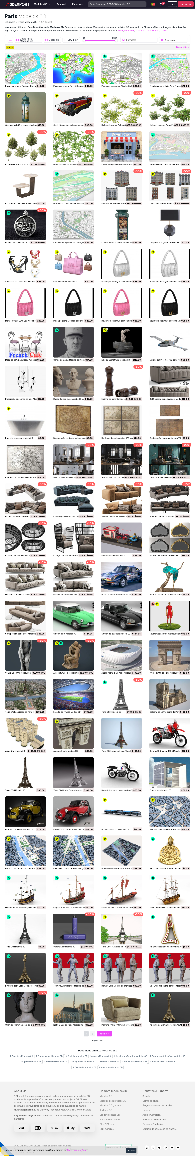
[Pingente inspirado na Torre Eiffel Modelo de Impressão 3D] (169, 929)
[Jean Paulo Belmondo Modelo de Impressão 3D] (73, 968)
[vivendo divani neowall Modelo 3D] (121, 498)
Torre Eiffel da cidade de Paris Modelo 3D (24, 712)
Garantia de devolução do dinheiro (159, 1128)
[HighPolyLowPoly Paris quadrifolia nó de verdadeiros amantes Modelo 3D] (73, 146)
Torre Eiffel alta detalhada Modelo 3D (118, 751)
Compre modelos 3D (113, 1091)
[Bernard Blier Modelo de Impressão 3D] (121, 968)
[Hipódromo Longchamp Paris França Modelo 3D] (73, 185)
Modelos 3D (106, 1096)
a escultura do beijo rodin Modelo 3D (70, 673)
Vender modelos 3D (110, 1114)
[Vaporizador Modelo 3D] (73, 929)
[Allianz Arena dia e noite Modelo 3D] (121, 655)
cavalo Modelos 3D (101, 1056)
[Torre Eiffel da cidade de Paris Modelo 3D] (25, 694)
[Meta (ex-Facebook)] (165, 1148)
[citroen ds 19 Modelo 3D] (73, 616)
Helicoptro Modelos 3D (135, 1061)
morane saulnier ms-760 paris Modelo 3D (169, 360)
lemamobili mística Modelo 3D (67, 594)
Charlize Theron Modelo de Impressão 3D (24, 1025)
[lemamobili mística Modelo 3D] (73, 577)
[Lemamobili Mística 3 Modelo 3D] (25, 577)
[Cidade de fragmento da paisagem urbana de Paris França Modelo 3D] (73, 225)
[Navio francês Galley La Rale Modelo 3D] (121, 890)
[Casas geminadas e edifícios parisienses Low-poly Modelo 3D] (169, 185)
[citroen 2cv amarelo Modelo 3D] (25, 811)
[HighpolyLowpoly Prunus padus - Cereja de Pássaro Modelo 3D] (25, 146)
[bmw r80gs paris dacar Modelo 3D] (121, 772)
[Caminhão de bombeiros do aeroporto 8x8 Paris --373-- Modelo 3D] (73, 107)
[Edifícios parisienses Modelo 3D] (121, 185)
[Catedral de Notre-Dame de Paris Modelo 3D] (169, 694)
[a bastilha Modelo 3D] (25, 733)
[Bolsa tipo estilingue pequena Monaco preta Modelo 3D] (169, 303)
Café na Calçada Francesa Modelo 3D (118, 164)
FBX (132, 30)
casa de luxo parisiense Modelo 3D (166, 477)
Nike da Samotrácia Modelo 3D (115, 360)
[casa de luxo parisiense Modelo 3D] (169, 459)
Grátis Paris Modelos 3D (26, 40)
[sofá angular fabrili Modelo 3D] (169, 498)
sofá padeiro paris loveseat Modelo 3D (168, 399)
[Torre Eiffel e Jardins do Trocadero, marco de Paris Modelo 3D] (121, 929)
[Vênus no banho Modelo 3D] (25, 655)
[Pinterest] (159, 1148)
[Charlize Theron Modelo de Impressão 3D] (25, 1007)
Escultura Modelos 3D (22, 1056)
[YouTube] (178, 1148)
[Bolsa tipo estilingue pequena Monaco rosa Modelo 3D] (121, 303)
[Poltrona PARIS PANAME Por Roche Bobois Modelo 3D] (121, 1007)
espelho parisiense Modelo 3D (164, 555)
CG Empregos (107, 1128)
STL (143, 30)
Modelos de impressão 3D (113, 1100)
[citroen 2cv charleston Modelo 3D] (73, 811)
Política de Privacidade (154, 1119)
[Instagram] (147, 1148)
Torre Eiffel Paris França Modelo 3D (69, 790)
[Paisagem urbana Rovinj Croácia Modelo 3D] (73, 68)
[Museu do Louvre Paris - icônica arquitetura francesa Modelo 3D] (121, 850)
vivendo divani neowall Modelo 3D (117, 516)
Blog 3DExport (107, 1124)
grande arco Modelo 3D (160, 790)
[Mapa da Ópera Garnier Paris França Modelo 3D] (169, 811)
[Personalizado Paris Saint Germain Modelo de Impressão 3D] (169, 850)
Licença (146, 1110)
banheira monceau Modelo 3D (19, 438)
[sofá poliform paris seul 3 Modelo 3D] (25, 616)
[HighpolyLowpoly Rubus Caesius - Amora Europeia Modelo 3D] (121, 107)
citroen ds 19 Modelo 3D (64, 633)
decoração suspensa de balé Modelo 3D (24, 399)
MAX (120, 30)
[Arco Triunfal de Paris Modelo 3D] (169, 655)
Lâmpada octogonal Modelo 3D (164, 242)
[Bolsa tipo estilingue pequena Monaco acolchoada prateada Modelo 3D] (121, 264)
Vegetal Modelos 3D (31, 1061)
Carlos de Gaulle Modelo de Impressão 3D (72, 360)
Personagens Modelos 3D (50, 1056)
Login (172, 4)
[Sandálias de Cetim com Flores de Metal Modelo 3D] (25, 264)
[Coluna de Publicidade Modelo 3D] (121, 225)
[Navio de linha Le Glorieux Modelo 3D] (169, 890)
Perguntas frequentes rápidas (157, 1105)
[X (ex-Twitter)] (153, 1148)
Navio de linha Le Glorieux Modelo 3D (167, 907)
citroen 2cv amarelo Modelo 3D (19, 829)
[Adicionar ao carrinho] (35, 79)
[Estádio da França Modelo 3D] (73, 694)
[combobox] (141, 40)
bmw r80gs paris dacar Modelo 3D (117, 790)
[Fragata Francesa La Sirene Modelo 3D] (73, 890)
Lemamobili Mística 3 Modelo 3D (20, 594)
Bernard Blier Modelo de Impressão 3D (119, 986)
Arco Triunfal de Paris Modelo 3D (165, 673)
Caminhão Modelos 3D (85, 1067)
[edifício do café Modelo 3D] (121, 538)
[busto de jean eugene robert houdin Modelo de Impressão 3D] (73, 381)
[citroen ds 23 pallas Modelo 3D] (121, 616)
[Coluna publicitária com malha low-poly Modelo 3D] (25, 107)
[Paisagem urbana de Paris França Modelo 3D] (73, 850)
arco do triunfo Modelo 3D (65, 751)
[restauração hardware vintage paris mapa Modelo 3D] (73, 420)
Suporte (146, 1096)
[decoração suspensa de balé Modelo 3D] (25, 381)
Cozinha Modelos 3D (77, 1056)
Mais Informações (76, 1150)
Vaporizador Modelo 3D (64, 946)
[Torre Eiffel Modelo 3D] (121, 694)
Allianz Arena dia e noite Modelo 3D (117, 673)
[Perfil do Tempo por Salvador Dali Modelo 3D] (169, 577)
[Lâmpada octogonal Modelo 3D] (169, 225)
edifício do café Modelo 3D (113, 555)
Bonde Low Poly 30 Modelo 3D (115, 829)
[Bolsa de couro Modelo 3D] (73, 264)
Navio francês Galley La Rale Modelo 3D (120, 907)
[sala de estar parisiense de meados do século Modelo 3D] (73, 459)
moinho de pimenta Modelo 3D (115, 399)
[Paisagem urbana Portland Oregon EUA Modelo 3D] (25, 68)
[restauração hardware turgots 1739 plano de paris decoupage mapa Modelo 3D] (169, 420)
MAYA (163, 30)
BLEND (155, 30)
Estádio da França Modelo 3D (67, 712)
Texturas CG (106, 1110)
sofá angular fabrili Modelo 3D (164, 516)
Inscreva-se (186, 4)
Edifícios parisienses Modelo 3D (116, 203)
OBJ (126, 30)
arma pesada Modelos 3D (163, 1061)
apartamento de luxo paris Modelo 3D (118, 477)
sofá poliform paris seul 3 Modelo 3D (22, 633)
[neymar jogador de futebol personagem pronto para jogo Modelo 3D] (169, 616)
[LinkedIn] (172, 1148)
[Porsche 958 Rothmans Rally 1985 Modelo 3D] (121, 577)
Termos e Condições (152, 1124)
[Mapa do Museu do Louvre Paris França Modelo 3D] (25, 850)
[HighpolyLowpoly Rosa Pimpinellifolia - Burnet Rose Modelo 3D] (169, 107)
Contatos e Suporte (155, 1091)
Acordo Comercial (151, 1114)
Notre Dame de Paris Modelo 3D (68, 1025)
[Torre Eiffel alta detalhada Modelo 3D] (121, 733)
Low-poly (73, 40)
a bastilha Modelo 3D (15, 751)
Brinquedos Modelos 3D (83, 1061)
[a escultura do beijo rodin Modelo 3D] (73, 655)
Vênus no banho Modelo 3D (18, 673)
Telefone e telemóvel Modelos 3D (168, 1056)
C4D (148, 30)
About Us (20, 1091)
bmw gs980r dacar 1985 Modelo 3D (166, 751)
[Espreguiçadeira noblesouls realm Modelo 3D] (73, 498)
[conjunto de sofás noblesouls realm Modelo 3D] (25, 498)
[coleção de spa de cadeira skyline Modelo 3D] (73, 538)
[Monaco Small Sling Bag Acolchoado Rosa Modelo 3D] (25, 303)
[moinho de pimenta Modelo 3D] (121, 381)
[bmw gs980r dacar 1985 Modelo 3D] (169, 733)
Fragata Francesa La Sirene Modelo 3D (71, 907)
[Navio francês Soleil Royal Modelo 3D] (25, 890)
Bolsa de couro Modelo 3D (65, 281)
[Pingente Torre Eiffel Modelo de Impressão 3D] (25, 968)
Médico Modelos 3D (109, 1061)
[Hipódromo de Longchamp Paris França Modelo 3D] (169, 146)
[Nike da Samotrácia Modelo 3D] (121, 342)
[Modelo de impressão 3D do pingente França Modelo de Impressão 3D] (25, 225)
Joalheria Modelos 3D (56, 1061)
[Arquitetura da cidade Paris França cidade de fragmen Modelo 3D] (169, 68)
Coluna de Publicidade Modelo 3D (117, 242)
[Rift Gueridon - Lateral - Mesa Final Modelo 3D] (25, 185)
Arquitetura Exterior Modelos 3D (131, 1056)
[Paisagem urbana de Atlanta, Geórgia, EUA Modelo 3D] (121, 68)
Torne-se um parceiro (110, 1119)
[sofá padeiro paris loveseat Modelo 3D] (169, 381)
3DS (137, 30)
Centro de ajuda (150, 1100)
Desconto (54, 40)
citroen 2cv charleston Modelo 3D (69, 829)
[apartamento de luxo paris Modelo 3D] (121, 459)
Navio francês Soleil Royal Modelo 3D (22, 907)
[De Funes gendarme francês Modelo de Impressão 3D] (169, 968)
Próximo (103, 1033)
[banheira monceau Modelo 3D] (25, 420)
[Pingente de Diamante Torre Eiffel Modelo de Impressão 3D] (169, 1007)
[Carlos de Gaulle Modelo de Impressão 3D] (73, 342)
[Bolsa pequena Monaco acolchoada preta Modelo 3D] (73, 303)
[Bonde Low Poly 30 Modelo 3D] (121, 811)
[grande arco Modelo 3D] (169, 772)
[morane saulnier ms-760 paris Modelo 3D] (169, 342)
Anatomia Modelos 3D (112, 1067)
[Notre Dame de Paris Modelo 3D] (73, 1007)
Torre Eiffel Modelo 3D (111, 712)
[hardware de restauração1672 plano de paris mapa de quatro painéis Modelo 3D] (121, 420)
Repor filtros (182, 47)
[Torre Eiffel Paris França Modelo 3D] (73, 772)
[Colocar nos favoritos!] (41, 79)
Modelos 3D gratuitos (110, 1105)
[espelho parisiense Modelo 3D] (169, 538)
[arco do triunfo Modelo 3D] (73, 733)
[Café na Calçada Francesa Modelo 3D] (121, 146)
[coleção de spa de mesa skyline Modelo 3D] (25, 538)
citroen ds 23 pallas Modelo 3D (115, 633)
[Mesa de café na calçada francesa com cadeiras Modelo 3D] (25, 342)
